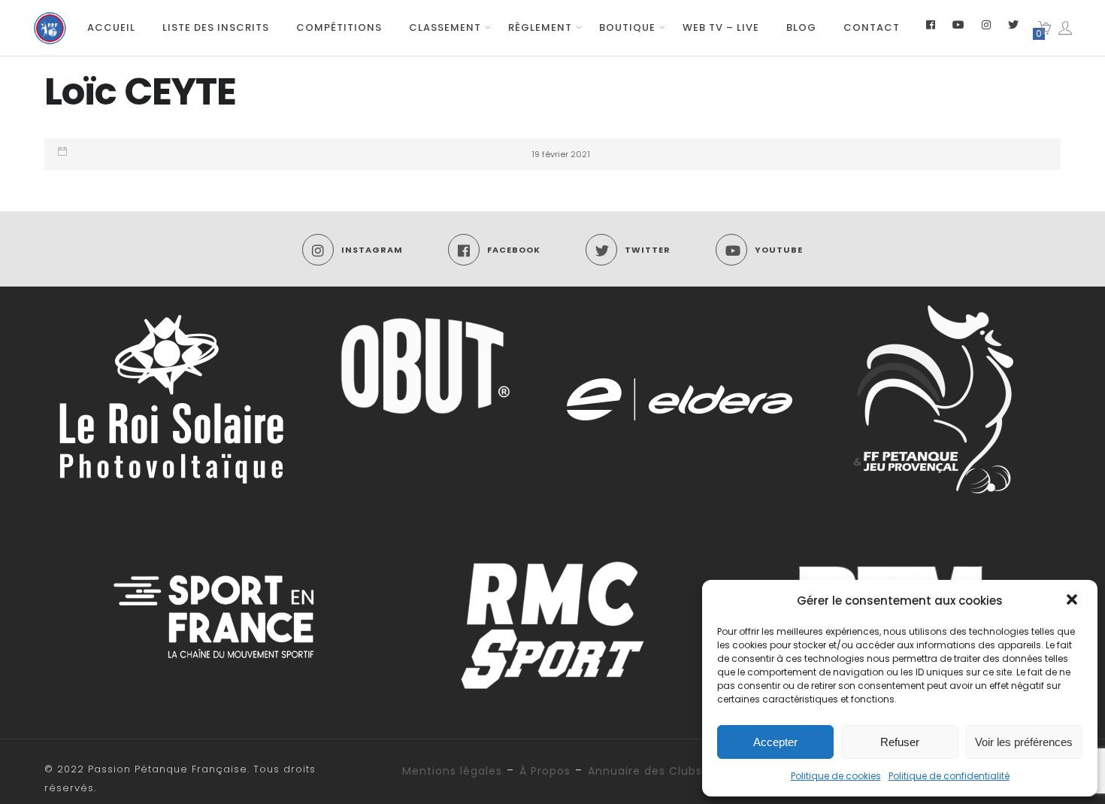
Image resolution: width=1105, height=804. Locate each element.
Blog (801, 27)
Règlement (540, 27)
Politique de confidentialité (949, 775)
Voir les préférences (1024, 742)
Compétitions (339, 27)
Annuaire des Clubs (645, 770)
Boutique (627, 27)
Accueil (111, 27)
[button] (1073, 601)
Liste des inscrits (215, 27)
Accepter (775, 742)
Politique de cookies (836, 775)
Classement (445, 27)
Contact (871, 27)
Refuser (899, 742)
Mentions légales (452, 770)
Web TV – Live (721, 27)
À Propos (545, 770)
